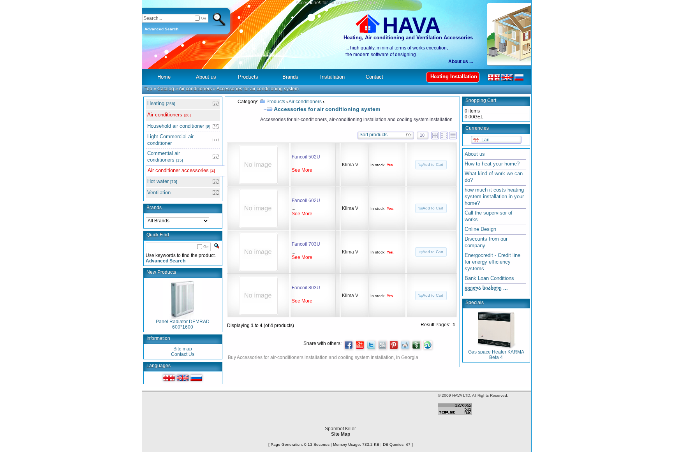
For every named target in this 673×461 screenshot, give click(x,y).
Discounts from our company (486, 242)
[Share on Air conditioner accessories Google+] (360, 345)
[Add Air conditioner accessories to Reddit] (405, 345)
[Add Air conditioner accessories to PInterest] (393, 345)
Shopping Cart (480, 100)
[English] (183, 378)
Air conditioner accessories (181, 170)
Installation (332, 77)
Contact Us (182, 354)
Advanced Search (161, 29)
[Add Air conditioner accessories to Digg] (382, 345)
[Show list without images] (453, 134)
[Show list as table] (444, 134)
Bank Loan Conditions (489, 278)
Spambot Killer (340, 428)
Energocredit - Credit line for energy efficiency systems (492, 261)
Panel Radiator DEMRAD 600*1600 (183, 324)
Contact (374, 77)
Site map (182, 349)
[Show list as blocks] (435, 134)
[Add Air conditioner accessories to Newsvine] (416, 345)
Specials (474, 302)
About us (475, 154)
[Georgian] (169, 378)
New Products (161, 272)
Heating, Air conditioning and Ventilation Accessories (408, 37)
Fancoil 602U (306, 200)
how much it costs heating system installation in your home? (494, 196)
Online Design (480, 229)
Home (164, 77)
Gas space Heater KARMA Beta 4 (496, 354)
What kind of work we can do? (494, 177)
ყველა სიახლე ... (486, 288)
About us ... (460, 61)
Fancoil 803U (306, 287)
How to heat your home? (492, 164)
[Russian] (196, 378)
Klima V (350, 164)
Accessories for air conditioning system (258, 88)
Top (148, 88)
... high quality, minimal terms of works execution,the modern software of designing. (396, 51)
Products (275, 101)
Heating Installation (453, 76)
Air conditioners (195, 88)
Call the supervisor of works (489, 216)
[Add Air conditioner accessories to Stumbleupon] (427, 345)
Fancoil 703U (306, 244)
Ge (203, 18)
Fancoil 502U (306, 157)
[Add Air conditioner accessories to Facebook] (348, 345)
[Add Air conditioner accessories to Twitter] (371, 345)
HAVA (411, 25)
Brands (154, 207)
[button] (431, 164)
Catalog (165, 88)
